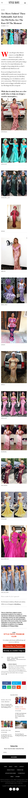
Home (5, 766)
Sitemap (18, 776)
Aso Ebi (3, 9)
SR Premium (22, 708)
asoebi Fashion (14, 658)
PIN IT (14, 114)
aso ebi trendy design (19, 657)
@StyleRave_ (17, 604)
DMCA (12, 776)
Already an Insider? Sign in (14, 650)
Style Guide (18, 710)
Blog (16, 766)
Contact (21, 766)
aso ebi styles (10, 657)
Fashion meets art (11, 659)
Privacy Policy (14, 626)
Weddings (7, 701)
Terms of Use (20, 769)
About (10, 766)
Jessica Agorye (12, 664)
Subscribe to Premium (14, 646)
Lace (6, 699)
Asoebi (8, 658)
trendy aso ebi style (11, 660)
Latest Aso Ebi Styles (21, 659)
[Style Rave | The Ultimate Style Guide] (14, 2)
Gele (6, 730)
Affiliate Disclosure (10, 773)
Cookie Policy (21, 773)
